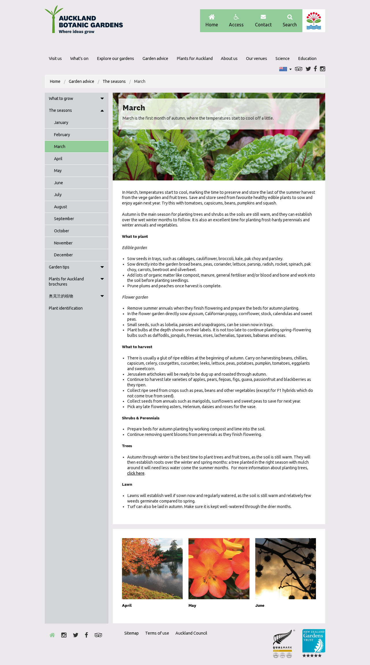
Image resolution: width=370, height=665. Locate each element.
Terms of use (157, 633)
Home (212, 24)
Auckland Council (313, 20)
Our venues (256, 58)
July (58, 194)
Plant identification (66, 308)
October (61, 231)
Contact (263, 24)
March (59, 146)
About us (229, 58)
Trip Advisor (299, 69)
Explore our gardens (115, 58)
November (63, 243)
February (62, 134)
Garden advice (155, 58)
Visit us (55, 58)
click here (136, 473)
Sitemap (131, 633)
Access (236, 24)
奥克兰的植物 (61, 296)
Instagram (322, 69)
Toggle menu (102, 99)
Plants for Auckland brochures (66, 281)
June (58, 182)
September (64, 218)
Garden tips (59, 267)
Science (282, 58)
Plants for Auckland (195, 58)
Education (307, 58)
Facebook (315, 69)
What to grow (61, 98)
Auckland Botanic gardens (84, 21)
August (60, 206)
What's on (79, 58)
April (58, 158)
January (61, 122)
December (63, 255)
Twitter (308, 69)
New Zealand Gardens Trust (313, 643)
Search (290, 24)
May (58, 170)
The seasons (114, 81)
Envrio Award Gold (284, 643)
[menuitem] (55, 81)
